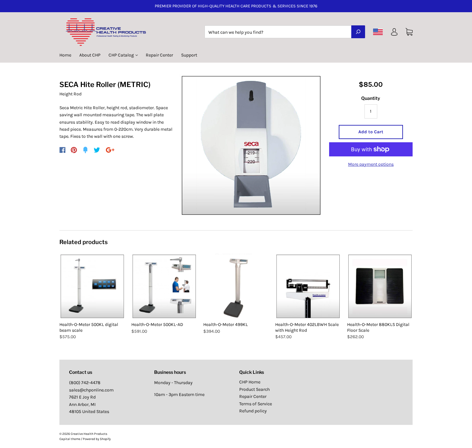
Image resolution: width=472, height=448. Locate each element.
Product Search (254, 389)
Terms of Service (255, 404)
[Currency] (378, 32)
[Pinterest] (74, 150)
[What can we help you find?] (285, 32)
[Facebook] (62, 150)
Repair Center (159, 55)
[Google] (110, 150)
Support (189, 55)
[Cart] (409, 32)
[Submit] (358, 31)
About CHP (90, 55)
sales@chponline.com (91, 390)
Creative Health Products (89, 434)
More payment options (371, 164)
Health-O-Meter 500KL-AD (157, 324)
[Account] (394, 33)
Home (65, 55)
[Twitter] (97, 150)
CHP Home (249, 382)
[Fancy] (85, 150)
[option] (251, 145)
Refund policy (253, 411)
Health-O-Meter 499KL (225, 324)
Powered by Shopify (97, 439)
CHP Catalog (122, 55)
